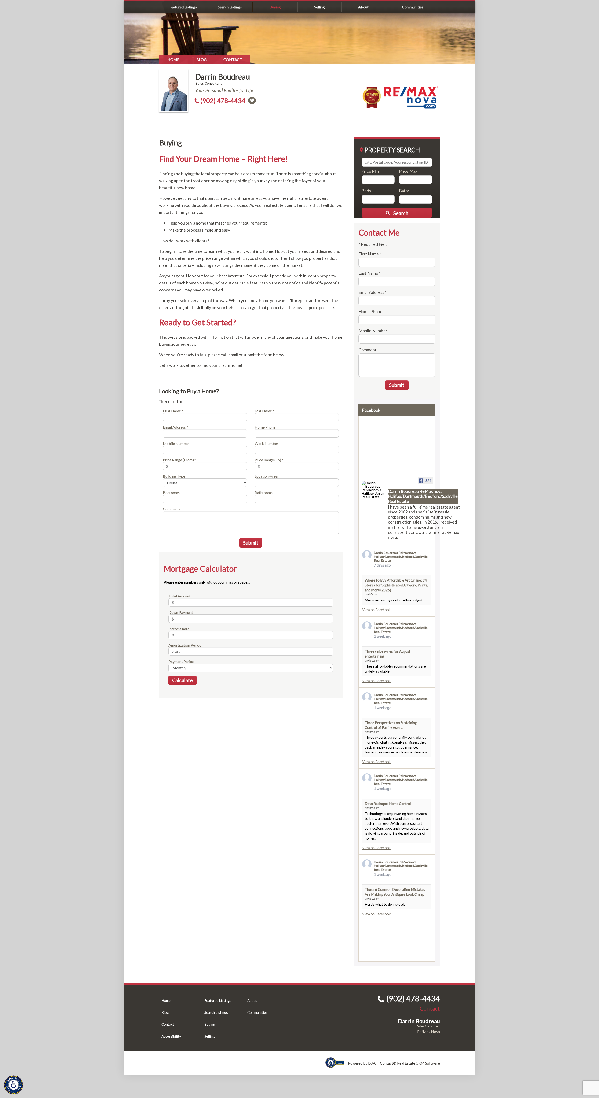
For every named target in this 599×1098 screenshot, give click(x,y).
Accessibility (171, 1036)
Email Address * (175, 427)
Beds (366, 190)
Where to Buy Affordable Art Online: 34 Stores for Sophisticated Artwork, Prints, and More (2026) (396, 585)
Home (173, 59)
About (363, 7)
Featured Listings (183, 7)
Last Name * (264, 410)
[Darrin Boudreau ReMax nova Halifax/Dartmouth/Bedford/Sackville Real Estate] (372, 490)
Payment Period (181, 661)
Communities (412, 7)
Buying (275, 7)
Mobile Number (176, 443)
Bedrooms (171, 492)
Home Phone (265, 427)
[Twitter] (252, 100)
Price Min (370, 171)
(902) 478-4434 (222, 101)
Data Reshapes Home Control (388, 803)
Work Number (266, 443)
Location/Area (266, 476)
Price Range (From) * (179, 460)
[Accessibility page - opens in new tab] (336, 1065)
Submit (250, 542)
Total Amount (179, 596)
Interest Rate (178, 628)
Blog (201, 59)
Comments (171, 509)
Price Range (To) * (269, 460)
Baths (404, 190)
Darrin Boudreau (222, 76)
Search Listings (230, 7)
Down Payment (180, 612)
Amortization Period (184, 645)
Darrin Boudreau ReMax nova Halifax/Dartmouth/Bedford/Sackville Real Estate (401, 557)
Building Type (174, 476)
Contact (232, 59)
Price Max (408, 171)
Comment (367, 349)
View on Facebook (376, 609)
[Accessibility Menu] (14, 1084)
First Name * (173, 410)
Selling (319, 7)
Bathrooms (264, 492)
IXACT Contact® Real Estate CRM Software (404, 1063)
